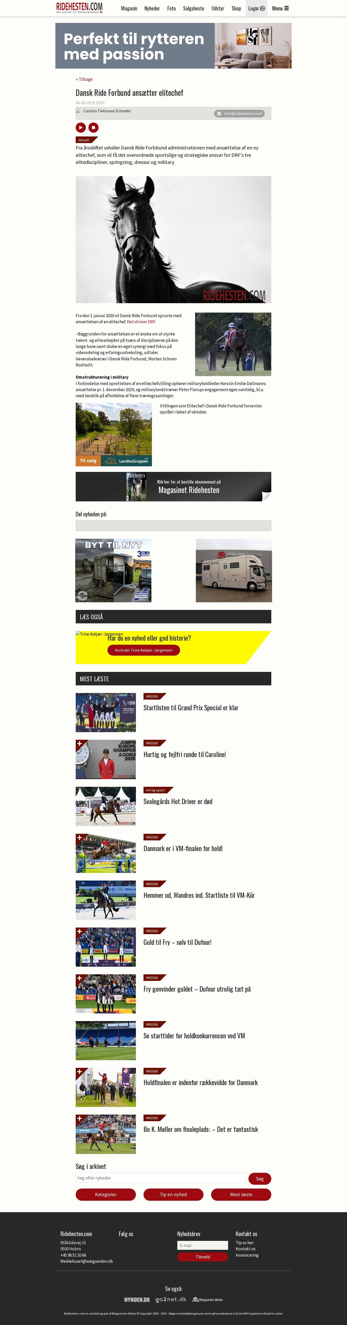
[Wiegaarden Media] (207, 1299)
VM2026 (151, 696)
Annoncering (247, 1255)
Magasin (129, 8)
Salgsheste (193, 8)
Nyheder (152, 8)
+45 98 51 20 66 (73, 1255)
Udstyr (218, 8)
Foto (171, 8)
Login (254, 8)
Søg (260, 1179)
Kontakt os (246, 1249)
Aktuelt (83, 140)
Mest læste (241, 1194)
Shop (236, 8)
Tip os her (245, 1242)
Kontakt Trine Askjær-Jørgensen (143, 650)
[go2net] (171, 1299)
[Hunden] (137, 1299)
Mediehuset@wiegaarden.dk (86, 1261)
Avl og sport (155, 790)
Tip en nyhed (173, 1194)
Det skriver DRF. (141, 322)
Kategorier (106, 1194)
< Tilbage (84, 79)
